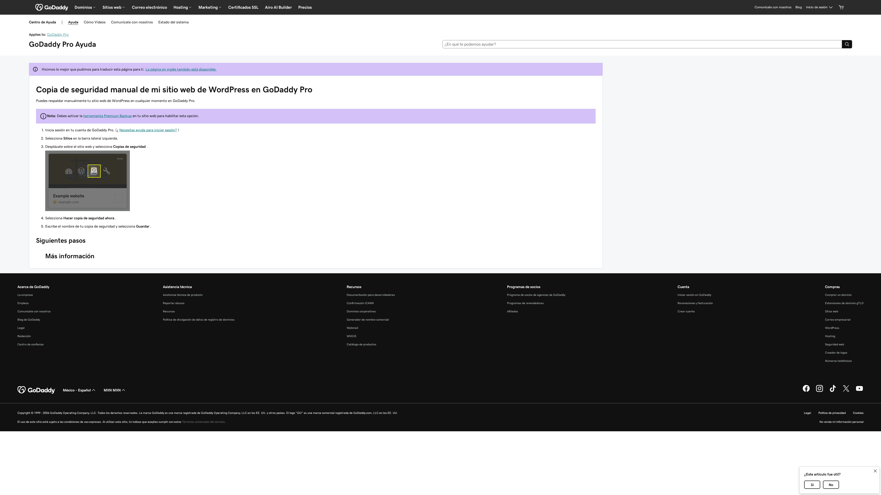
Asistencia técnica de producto (183, 294)
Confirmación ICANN (360, 303)
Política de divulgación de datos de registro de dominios (198, 319)
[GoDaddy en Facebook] (806, 391)
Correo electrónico (149, 7)
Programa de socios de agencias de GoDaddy (536, 294)
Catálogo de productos (361, 344)
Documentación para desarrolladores (371, 294)
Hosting (830, 336)
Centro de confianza (30, 344)
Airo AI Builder (278, 7)
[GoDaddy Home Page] (36, 390)
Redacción (24, 336)
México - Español (77, 390)
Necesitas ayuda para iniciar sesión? (148, 130)
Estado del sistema (173, 22)
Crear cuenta (686, 311)
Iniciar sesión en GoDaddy (694, 294)
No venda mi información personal (842, 421)
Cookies (858, 412)
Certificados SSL (243, 7)
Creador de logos (836, 352)
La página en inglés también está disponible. (181, 69)
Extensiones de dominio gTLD (844, 303)
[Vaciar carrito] (841, 7)
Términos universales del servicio (203, 421)
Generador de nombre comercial (368, 319)
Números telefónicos (838, 360)
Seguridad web (834, 344)
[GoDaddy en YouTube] (859, 391)
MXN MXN (112, 390)
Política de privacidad (832, 412)
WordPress (832, 327)
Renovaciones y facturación (695, 303)
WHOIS (351, 336)
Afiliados (512, 311)
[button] (875, 471)
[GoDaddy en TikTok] (833, 391)
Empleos (23, 303)
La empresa (25, 294)
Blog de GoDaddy (28, 319)
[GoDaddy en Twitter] (846, 391)
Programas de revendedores (525, 303)
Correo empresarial (837, 319)
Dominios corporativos (361, 311)
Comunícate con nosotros (132, 22)
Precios (305, 7)
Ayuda (73, 22)
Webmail (352, 327)
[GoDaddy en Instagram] (819, 391)
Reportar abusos (173, 303)
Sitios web (831, 311)
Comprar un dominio (838, 294)
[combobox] (642, 44)
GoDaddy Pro (58, 34)
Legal (21, 327)
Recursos (169, 311)
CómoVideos (95, 22)
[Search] (847, 44)
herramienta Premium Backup (107, 116)
